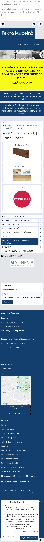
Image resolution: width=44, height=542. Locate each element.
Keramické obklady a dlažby (16, 220)
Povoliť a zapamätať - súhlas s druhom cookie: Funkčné (16, 406)
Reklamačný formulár (9, 459)
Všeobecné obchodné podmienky (14, 450)
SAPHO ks (6, 236)
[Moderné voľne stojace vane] (22, 58)
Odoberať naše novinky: (11, 290)
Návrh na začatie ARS (9, 463)
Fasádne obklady (10, 224)
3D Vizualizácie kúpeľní (10, 433)
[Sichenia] (22, 267)
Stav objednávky (7, 429)
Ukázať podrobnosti (9, 536)
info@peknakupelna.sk (15, 331)
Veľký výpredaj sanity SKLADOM (17, 251)
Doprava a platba (8, 446)
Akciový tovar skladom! (13, 216)
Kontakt (4, 425)
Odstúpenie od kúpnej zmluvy (12, 467)
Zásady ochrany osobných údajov (26, 531)
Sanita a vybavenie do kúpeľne (17, 232)
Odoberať (7, 302)
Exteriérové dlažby (11, 228)
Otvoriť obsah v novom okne (16, 413)
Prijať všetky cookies (29, 538)
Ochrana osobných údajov (11, 471)
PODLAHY (6, 247)
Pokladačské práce (8, 438)
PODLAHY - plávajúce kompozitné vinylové (18, 241)
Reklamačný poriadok (9, 455)
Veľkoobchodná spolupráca (11, 442)
